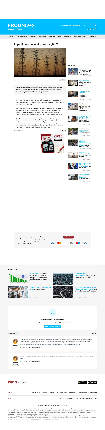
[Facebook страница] (91, 29)
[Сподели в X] (65, 80)
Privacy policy (63, 405)
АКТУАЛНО (52, 393)
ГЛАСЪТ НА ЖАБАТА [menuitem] (22, 37)
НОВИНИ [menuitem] (11, 37)
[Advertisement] (52, 9)
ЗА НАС (62, 398)
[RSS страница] (96, 29)
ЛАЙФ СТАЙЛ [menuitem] (92, 37)
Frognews (20, 131)
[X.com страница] (93, 29)
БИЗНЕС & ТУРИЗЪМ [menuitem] (80, 37)
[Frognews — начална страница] (17, 382)
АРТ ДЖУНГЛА (72, 393)
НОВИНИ (33, 393)
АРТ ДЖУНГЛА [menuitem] (67, 37)
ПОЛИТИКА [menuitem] (52, 37)
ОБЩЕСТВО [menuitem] (42, 37)
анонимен (15, 345)
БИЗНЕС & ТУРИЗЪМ (19, 80)
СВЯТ (65, 393)
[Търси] (95, 25)
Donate (68, 237)
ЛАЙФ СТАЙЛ (93, 393)
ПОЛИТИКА (60, 393)
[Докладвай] (27, 347)
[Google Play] (82, 382)
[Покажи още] (52, 426)
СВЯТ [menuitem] (59, 37)
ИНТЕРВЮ (45, 393)
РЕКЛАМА (75, 398)
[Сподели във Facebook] (62, 80)
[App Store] (92, 382)
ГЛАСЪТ (39, 393)
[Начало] (88, 29)
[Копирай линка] (60, 80)
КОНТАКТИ (69, 398)
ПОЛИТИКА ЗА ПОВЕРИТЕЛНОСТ (88, 398)
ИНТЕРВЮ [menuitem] (33, 37)
